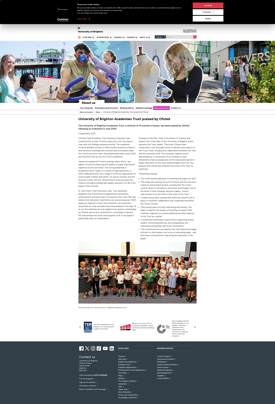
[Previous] (80, 327)
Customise (207, 12)
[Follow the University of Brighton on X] (87, 348)
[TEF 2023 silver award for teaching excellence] (88, 327)
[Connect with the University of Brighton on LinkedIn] (112, 348)
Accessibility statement (127, 397)
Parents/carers (162, 367)
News (98, 112)
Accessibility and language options (190, 30)
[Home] (79, 37)
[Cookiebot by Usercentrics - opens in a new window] (62, 20)
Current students (164, 356)
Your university (86, 108)
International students (165, 359)
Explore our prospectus (127, 362)
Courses (121, 356)
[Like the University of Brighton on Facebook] (81, 348)
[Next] (194, 327)
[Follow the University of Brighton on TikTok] (99, 348)
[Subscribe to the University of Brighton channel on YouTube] (105, 348)
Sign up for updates (87, 382)
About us (88, 103)
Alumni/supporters (164, 373)
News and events (161, 108)
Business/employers (165, 370)
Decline (208, 19)
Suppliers (160, 376)
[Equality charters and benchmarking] (164, 329)
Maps (120, 376)
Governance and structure (106, 108)
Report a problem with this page (92, 389)
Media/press (162, 362)
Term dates (122, 373)
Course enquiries (86, 379)
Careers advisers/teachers (167, 364)
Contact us (176, 108)
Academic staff (124, 364)
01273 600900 (100, 375)
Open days (122, 359)
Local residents (163, 378)
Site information (124, 392)
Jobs (120, 386)
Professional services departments (132, 370)
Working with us (127, 108)
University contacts (87, 386)
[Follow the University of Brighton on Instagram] (93, 348)
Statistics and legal (144, 108)
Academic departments (127, 367)
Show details (82, 19)
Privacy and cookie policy (128, 395)
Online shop (122, 389)
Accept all (208, 5)
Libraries (121, 378)
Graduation (122, 384)
